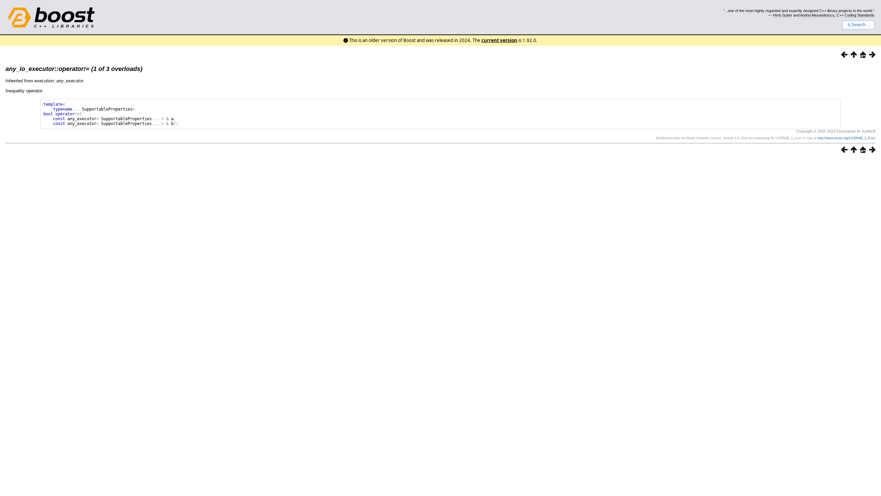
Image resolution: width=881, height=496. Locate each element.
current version (499, 40)
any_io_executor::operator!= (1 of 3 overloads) (74, 68)
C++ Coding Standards (855, 15)
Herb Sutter (782, 15)
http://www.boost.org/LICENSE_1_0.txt (846, 138)
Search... (860, 24)
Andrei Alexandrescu (817, 15)
